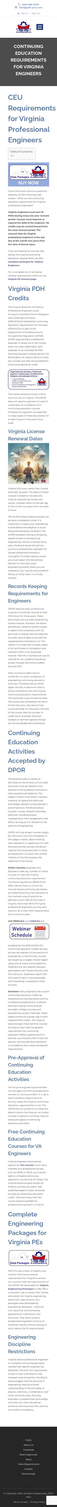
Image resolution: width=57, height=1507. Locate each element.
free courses (27, 1165)
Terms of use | (20, 1502)
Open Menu (39, 27)
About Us (28, 1445)
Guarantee (28, 1449)
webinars (35, 921)
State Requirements (28, 1464)
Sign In (24, 13)
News (28, 1459)
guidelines (28, 1108)
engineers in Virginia (33, 1204)
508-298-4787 (30, 4)
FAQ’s (28, 1440)
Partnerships (28, 1473)
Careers (28, 1469)
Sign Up (36, 13)
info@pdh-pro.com (30, 7)
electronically (15, 397)
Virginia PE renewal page (22, 279)
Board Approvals (28, 1454)
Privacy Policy (37, 1502)
